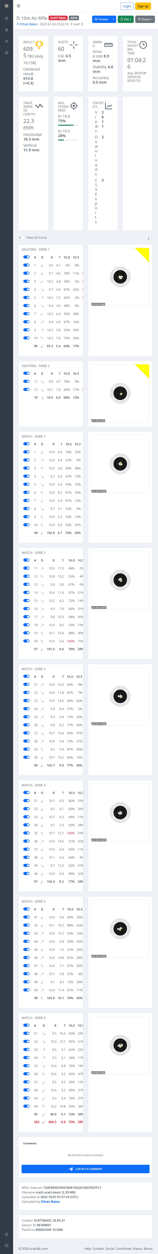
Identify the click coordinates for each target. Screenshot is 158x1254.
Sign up (143, 6)
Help (87, 1248)
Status (137, 1248)
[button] (149, 239)
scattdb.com (38, 1248)
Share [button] (145, 19)
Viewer (103, 19)
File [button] (126, 19)
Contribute (123, 1248)
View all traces (36, 237)
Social (110, 1248)
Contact (98, 1248)
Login (127, 6)
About (148, 1248)
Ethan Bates (28, 24)
